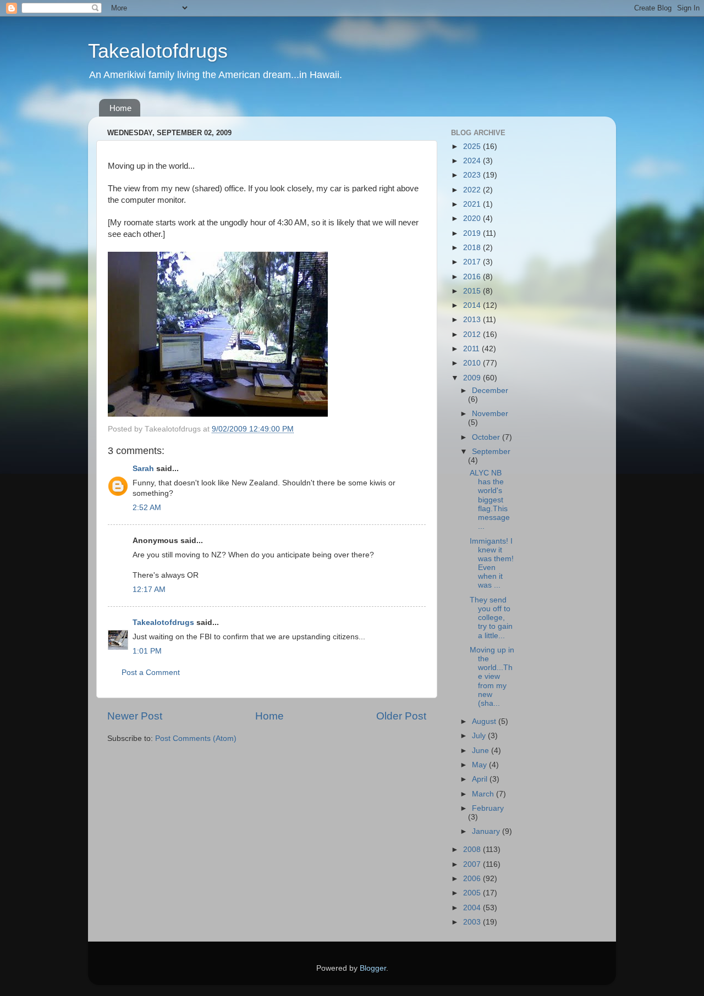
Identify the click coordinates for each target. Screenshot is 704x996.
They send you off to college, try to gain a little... (491, 618)
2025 (473, 146)
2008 (473, 849)
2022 (473, 190)
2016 (473, 277)
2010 (473, 363)
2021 (473, 204)
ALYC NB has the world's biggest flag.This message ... (490, 499)
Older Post (401, 716)
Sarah (143, 468)
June (481, 750)
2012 (473, 334)
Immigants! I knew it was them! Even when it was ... (492, 563)
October (487, 437)
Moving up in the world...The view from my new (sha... (492, 676)
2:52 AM (147, 507)
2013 (473, 320)
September (491, 451)
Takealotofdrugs (158, 51)
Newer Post (134, 716)
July (480, 736)
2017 (473, 262)
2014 (473, 305)
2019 (473, 233)
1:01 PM (147, 651)
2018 (473, 248)
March (484, 794)
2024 (473, 161)
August (485, 721)
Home (120, 108)
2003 (473, 922)
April (481, 779)
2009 (473, 378)
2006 (473, 879)
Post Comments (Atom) (196, 738)
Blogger (373, 968)
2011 (472, 349)
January (487, 831)
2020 (473, 218)
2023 (473, 175)
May (480, 765)
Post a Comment (151, 672)
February (488, 808)
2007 (473, 864)
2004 (473, 908)
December (490, 390)
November (490, 414)
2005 (473, 893)
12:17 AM (149, 589)
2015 (473, 291)
